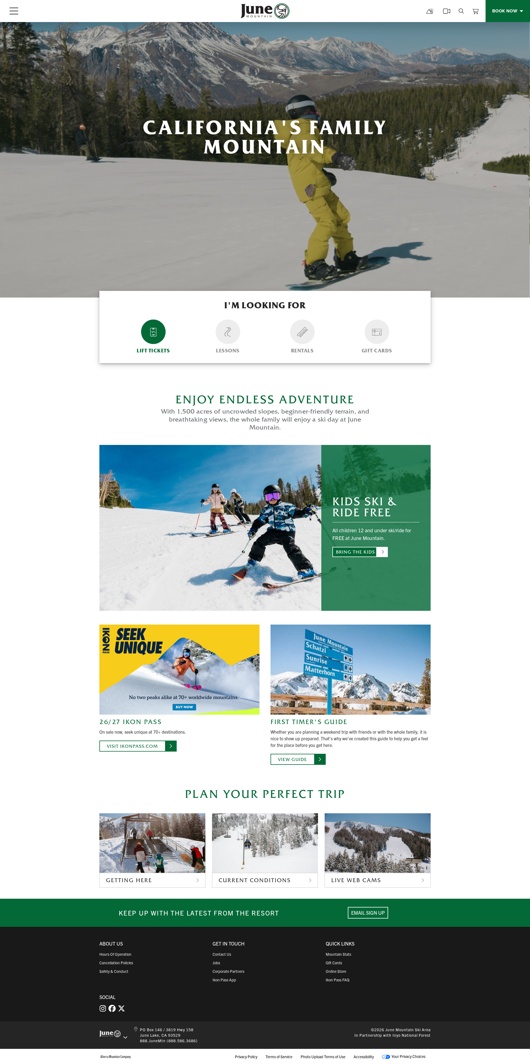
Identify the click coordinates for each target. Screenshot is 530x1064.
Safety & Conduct (113, 971)
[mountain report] (430, 11)
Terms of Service (279, 1056)
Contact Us (222, 954)
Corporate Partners (228, 971)
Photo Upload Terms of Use (323, 1056)
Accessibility (364, 1056)
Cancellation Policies (116, 962)
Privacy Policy (246, 1056)
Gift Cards (334, 962)
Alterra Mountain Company (115, 1056)
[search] (461, 11)
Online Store (336, 971)
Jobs (216, 962)
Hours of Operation (115, 954)
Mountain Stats (338, 954)
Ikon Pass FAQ (337, 979)
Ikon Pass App (224, 979)
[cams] (446, 11)
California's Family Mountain (265, 136)
